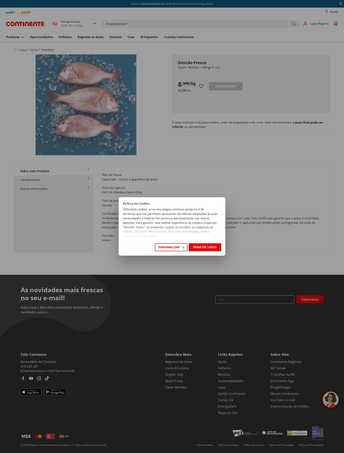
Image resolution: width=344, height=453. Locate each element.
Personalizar (169, 247)
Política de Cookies (144, 236)
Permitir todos (205, 247)
